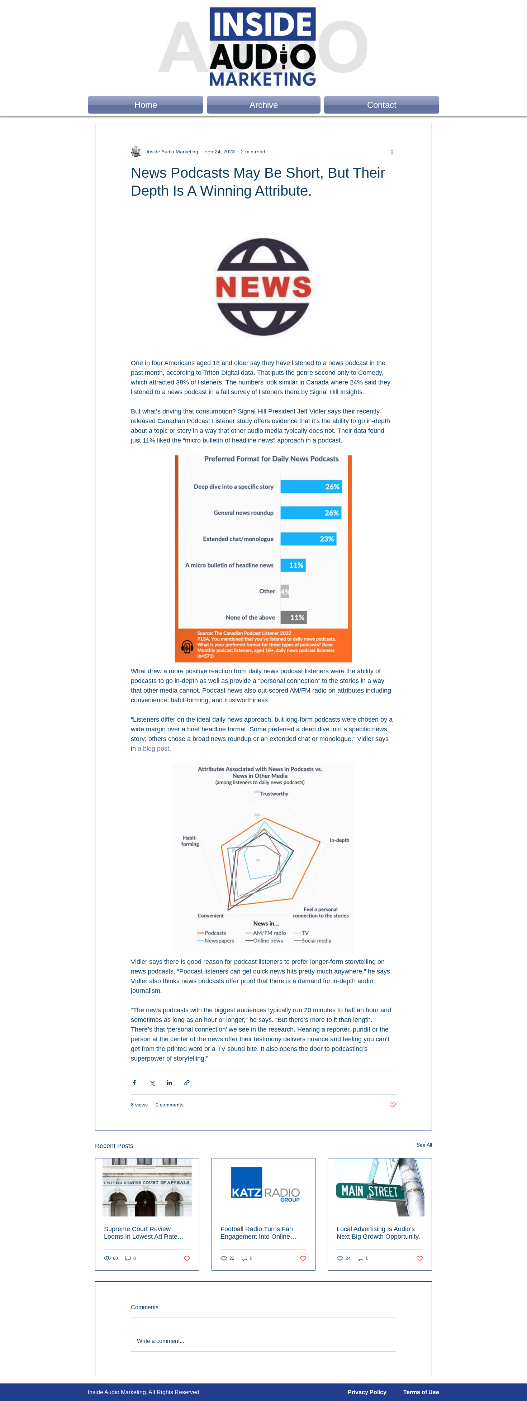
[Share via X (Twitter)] (151, 1082)
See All (424, 1145)
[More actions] (392, 151)
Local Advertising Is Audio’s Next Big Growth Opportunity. (378, 1232)
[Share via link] (187, 1082)
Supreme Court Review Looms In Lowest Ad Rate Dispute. (140, 1232)
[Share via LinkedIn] (169, 1082)
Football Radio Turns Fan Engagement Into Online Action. (256, 1232)
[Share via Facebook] (134, 1082)
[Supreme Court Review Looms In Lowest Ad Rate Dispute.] (147, 1187)
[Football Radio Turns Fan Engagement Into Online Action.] (263, 1187)
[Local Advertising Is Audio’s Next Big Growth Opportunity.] (380, 1187)
